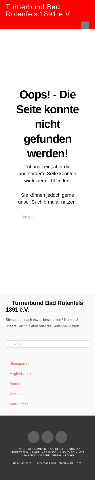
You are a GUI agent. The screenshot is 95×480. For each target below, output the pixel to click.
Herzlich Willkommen (29, 449)
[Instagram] (61, 437)
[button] (85, 25)
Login (69, 455)
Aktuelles (58, 449)
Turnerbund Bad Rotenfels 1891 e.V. (39, 10)
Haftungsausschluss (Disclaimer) (59, 452)
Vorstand (16, 394)
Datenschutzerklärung (42, 455)
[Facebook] (34, 437)
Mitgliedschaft (20, 374)
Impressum (20, 452)
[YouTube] (47, 437)
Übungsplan (19, 363)
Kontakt (15, 384)
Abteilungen (19, 404)
